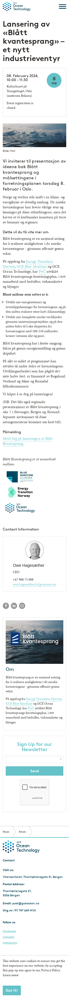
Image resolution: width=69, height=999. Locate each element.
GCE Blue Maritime (32, 266)
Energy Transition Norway (43, 698)
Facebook (9, 931)
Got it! (12, 990)
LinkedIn (9, 937)
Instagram (10, 942)
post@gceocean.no (25, 903)
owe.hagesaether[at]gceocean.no (34, 584)
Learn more (11, 975)
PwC (42, 271)
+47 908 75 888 (23, 579)
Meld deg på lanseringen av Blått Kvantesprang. (28, 441)
